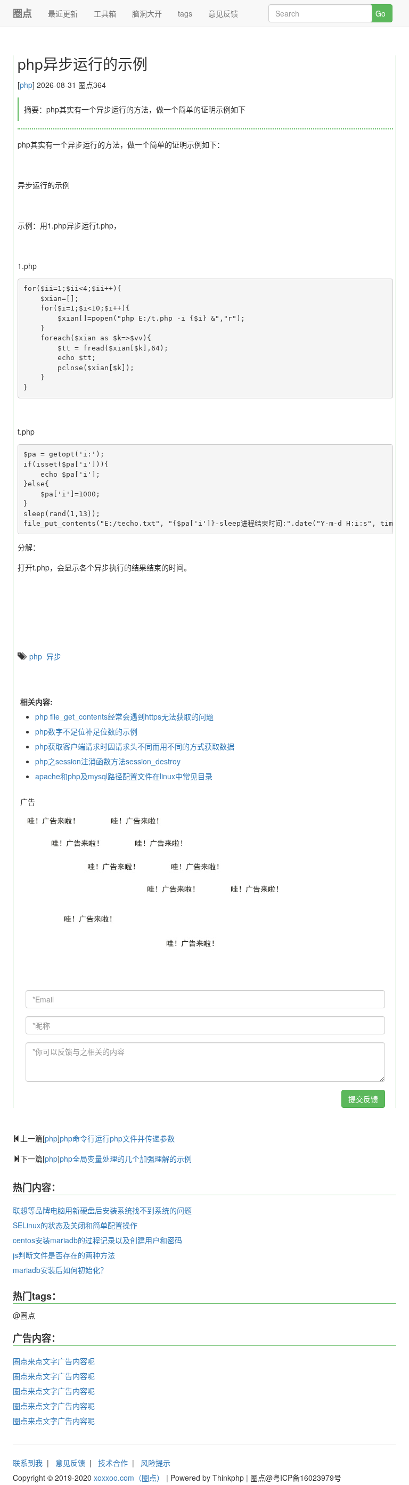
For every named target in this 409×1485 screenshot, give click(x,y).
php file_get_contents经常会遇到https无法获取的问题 (124, 716)
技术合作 (113, 1462)
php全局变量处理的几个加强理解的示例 (126, 1158)
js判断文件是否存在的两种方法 (64, 1255)
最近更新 (63, 13)
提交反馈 (363, 1099)
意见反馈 (223, 13)
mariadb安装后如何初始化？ (60, 1269)
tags (185, 13)
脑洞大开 (147, 13)
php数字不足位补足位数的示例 (86, 731)
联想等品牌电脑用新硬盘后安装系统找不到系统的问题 (102, 1210)
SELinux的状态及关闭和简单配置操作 (75, 1225)
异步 (53, 656)
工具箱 (105, 13)
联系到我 (28, 1462)
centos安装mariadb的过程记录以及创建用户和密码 (97, 1240)
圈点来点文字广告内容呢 (54, 1361)
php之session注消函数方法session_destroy (108, 761)
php (26, 84)
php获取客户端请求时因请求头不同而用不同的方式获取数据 (134, 746)
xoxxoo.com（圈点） (129, 1477)
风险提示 (155, 1462)
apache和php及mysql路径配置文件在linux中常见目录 (123, 776)
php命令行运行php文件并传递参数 (117, 1138)
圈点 (22, 13)
